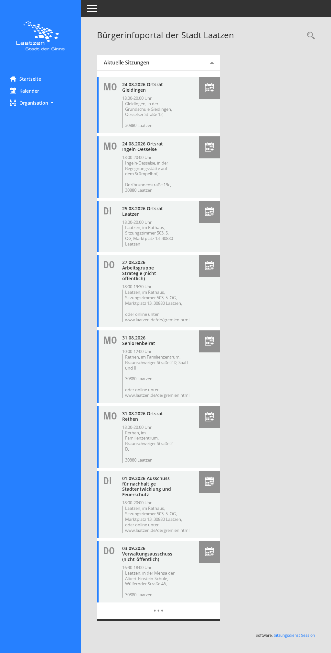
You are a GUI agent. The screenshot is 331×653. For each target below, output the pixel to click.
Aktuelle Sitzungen (126, 62)
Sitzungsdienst (294, 635)
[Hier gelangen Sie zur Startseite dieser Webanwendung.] (40, 35)
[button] (40, 103)
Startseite (30, 79)
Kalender (29, 91)
